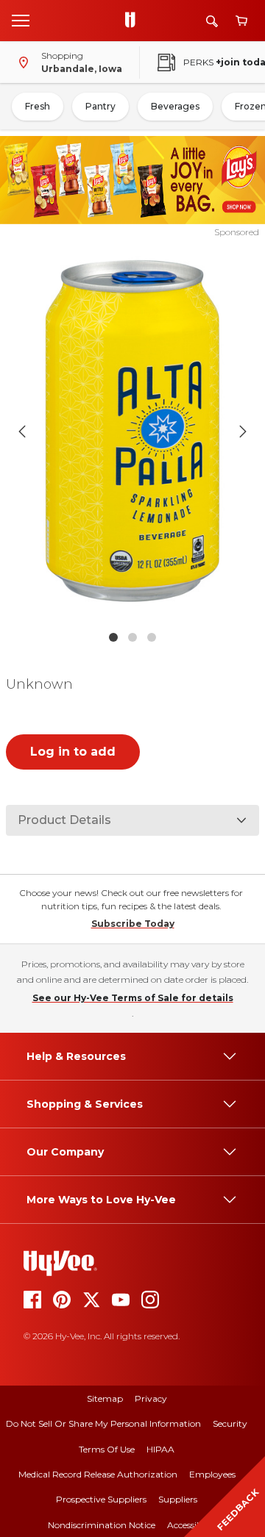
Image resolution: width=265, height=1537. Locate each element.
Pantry (100, 106)
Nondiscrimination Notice (101, 1524)
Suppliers (177, 1499)
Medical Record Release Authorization (97, 1474)
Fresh (37, 106)
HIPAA (160, 1449)
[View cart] (241, 21)
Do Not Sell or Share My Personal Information (103, 1423)
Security (230, 1423)
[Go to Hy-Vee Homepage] (134, 20)
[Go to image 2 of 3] (132, 637)
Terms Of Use (107, 1449)
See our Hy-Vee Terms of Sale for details (132, 997)
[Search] (212, 21)
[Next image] (243, 431)
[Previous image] (22, 431)
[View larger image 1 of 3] (132, 431)
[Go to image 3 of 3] (151, 637)
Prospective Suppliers (101, 1499)
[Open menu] (20, 20)
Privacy (151, 1398)
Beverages (175, 106)
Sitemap (105, 1398)
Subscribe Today (132, 923)
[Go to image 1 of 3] (113, 637)
